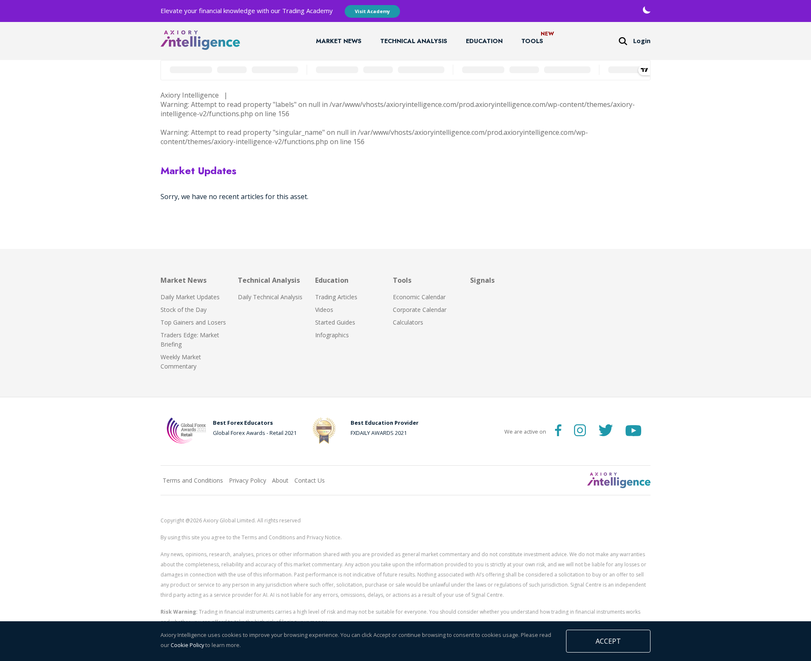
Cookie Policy (187, 645)
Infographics (332, 335)
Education (484, 41)
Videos (324, 310)
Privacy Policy (247, 480)
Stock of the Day (184, 310)
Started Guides (335, 322)
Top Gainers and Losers (193, 322)
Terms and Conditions (193, 480)
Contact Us (309, 480)
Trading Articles (336, 297)
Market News (339, 41)
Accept (608, 641)
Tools (532, 41)
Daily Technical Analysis (270, 297)
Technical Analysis (413, 41)
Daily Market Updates (190, 297)
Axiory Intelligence (190, 95)
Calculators (408, 322)
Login (641, 41)
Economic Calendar (419, 297)
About (280, 480)
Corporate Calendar (419, 310)
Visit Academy (372, 11)
